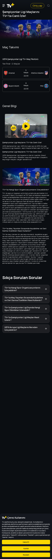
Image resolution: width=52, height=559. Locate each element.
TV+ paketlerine (27, 218)
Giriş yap (37, 5)
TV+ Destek (28, 263)
